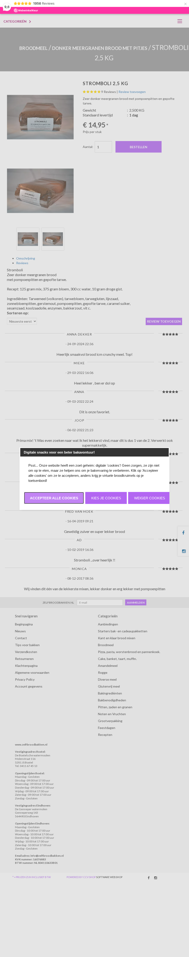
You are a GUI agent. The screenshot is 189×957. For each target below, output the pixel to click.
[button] (54, 498)
